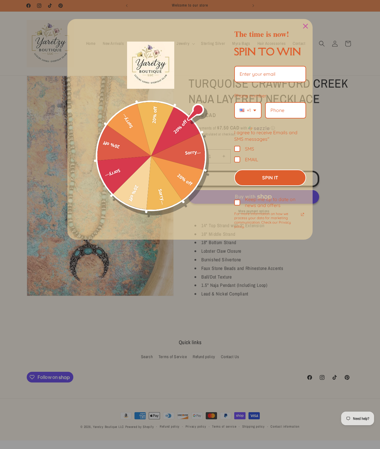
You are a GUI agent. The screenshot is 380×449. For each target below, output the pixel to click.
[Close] (305, 26)
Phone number (250, 96)
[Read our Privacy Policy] (302, 214)
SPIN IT (270, 178)
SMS (249, 148)
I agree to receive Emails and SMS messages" (265, 135)
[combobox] (248, 110)
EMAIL (251, 159)
